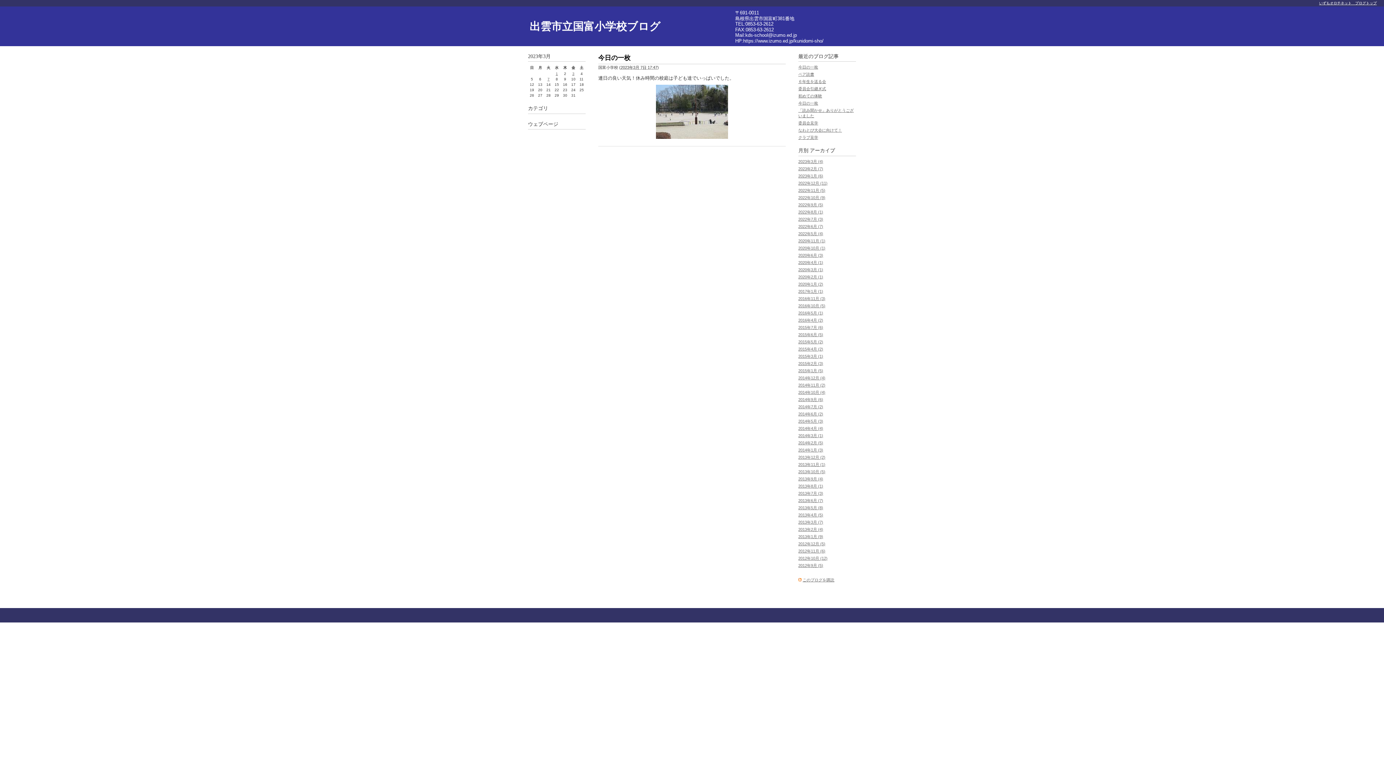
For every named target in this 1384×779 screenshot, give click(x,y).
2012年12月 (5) (811, 544)
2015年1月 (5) (810, 371)
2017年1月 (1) (810, 291)
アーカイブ (822, 150)
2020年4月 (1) (810, 262)
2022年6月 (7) (810, 226)
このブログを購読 (818, 580)
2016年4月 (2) (810, 320)
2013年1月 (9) (810, 536)
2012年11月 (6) (811, 551)
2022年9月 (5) (810, 205)
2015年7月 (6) (810, 327)
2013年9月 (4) (810, 479)
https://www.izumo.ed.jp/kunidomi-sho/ (783, 41)
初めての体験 (810, 96)
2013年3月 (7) (810, 522)
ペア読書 (806, 74)
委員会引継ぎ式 (812, 89)
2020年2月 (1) (810, 277)
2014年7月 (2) (810, 407)
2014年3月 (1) (810, 435)
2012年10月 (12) (813, 558)
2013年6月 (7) (810, 500)
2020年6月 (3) (810, 255)
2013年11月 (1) (811, 464)
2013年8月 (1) (810, 486)
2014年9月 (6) (810, 399)
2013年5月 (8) (810, 508)
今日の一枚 (808, 67)
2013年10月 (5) (811, 472)
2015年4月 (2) (810, 349)
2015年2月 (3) (810, 363)
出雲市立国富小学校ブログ (595, 26)
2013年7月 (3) (810, 493)
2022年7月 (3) (810, 219)
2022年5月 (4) (810, 234)
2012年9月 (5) (810, 565)
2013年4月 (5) (810, 515)
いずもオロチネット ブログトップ (1348, 3)
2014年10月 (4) (811, 392)
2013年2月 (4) (810, 529)
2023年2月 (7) (810, 169)
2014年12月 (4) (811, 378)
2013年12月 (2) (811, 457)
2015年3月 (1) (810, 356)
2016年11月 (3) (811, 298)
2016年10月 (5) (811, 306)
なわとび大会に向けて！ (820, 130)
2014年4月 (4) (810, 428)
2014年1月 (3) (810, 450)
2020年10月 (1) (811, 248)
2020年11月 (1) (811, 241)
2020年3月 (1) (810, 270)
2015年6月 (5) (810, 335)
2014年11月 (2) (811, 385)
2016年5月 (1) (810, 313)
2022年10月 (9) (811, 197)
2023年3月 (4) (810, 161)
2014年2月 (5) (810, 443)
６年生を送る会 (812, 81)
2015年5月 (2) (810, 342)
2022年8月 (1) (810, 212)
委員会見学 (808, 123)
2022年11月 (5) (811, 190)
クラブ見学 (808, 137)
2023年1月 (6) (810, 176)
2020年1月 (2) (810, 284)
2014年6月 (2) (810, 414)
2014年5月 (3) (810, 421)
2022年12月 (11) (813, 183)
